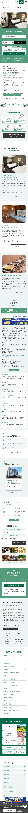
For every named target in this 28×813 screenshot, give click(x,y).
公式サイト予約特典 (9, 682)
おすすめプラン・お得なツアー (12, 691)
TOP (5, 660)
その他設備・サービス (8, 638)
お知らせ (6, 688)
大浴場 (6, 636)
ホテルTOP (7, 633)
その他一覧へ (13, 452)
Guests (3, 39)
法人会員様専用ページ (10, 697)
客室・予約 (17, 633)
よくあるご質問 (18, 644)
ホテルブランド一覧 (9, 666)
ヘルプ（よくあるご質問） (11, 685)
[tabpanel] (14, 20)
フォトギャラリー (19, 641)
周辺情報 (7, 641)
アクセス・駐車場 (19, 639)
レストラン (17, 636)
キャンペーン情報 (8, 694)
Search (20, 42)
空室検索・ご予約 (14, 585)
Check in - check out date (7, 34)
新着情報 (7, 644)
